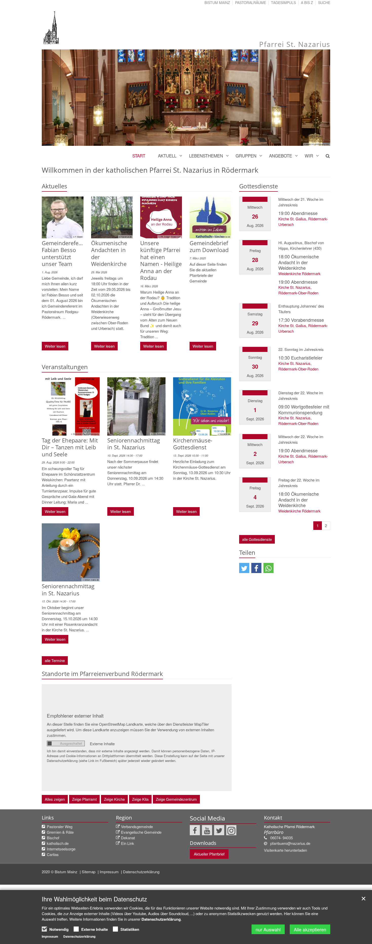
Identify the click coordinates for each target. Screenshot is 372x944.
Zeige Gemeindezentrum (176, 799)
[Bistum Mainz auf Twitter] (219, 830)
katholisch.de (58, 843)
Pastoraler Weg (59, 826)
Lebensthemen (206, 155)
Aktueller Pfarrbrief (209, 854)
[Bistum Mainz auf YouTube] (207, 830)
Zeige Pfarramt (84, 799)
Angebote (280, 155)
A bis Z (307, 2)
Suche (324, 2)
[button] (244, 568)
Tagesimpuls (283, 2)
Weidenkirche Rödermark (299, 273)
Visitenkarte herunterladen (285, 850)
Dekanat (128, 837)
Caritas (53, 854)
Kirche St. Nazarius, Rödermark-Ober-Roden (298, 289)
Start (138, 155)
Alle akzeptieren (310, 929)
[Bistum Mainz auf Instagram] (231, 830)
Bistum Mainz (217, 2)
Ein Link (127, 843)
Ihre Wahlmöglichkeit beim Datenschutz (94, 899)
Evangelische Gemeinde (141, 832)
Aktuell (167, 155)
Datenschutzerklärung (141, 871)
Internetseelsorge (61, 848)
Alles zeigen (55, 799)
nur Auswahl (268, 929)
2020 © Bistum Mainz (60, 871)
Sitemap (89, 871)
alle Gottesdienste (257, 539)
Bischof (53, 837)
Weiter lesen (55, 346)
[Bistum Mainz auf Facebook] (195, 830)
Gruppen (246, 155)
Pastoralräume (250, 2)
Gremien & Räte (60, 832)
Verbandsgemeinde (137, 826)
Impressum (110, 871)
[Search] (324, 156)
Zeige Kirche (114, 799)
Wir (309, 155)
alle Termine (55, 660)
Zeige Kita (140, 799)
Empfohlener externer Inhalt (75, 715)
